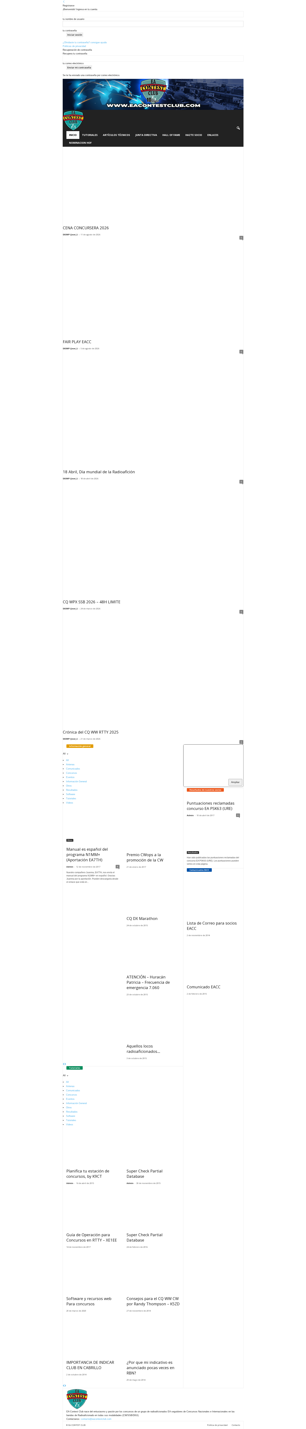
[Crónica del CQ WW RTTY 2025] (153, 667)
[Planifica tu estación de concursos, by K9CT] (93, 1146)
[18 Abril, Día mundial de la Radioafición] (153, 407)
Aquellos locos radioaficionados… (143, 1048)
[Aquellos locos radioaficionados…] (153, 1018)
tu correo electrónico (73, 63)
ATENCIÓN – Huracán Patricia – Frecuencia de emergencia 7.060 (148, 982)
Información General (76, 781)
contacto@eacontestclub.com (96, 1419)
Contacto (236, 1425)
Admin (69, 866)
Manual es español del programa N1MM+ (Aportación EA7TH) (87, 854)
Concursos (71, 773)
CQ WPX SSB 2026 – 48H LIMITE (91, 601)
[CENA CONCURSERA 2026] (153, 183)
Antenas (70, 764)
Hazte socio (193, 135)
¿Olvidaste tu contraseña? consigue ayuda (85, 42)
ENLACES (212, 135)
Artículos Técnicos (116, 135)
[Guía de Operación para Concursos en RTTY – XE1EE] (93, 1207)
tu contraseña (70, 30)
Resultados (72, 790)
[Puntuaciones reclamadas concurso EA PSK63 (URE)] (213, 836)
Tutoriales (90, 135)
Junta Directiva (146, 135)
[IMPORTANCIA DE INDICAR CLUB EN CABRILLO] (93, 1335)
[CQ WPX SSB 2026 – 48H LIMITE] (153, 537)
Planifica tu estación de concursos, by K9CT (87, 1173)
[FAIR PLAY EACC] (153, 285)
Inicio (73, 135)
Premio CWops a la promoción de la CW (145, 857)
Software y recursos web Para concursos (88, 1301)
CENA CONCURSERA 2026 (86, 227)
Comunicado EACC (203, 986)
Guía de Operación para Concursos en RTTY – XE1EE (91, 1237)
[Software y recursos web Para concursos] (93, 1271)
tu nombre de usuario (73, 19)
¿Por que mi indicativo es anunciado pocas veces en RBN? (150, 1367)
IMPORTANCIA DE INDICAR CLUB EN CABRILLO (90, 1365)
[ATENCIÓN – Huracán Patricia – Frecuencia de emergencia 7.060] (153, 949)
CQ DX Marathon (142, 918)
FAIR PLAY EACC (77, 341)
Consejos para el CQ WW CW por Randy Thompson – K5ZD (153, 1301)
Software (70, 794)
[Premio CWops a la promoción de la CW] (153, 827)
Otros (69, 785)
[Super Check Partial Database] (153, 1146)
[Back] (64, 2)
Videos (69, 802)
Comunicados (73, 768)
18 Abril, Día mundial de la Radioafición (99, 471)
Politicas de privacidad (74, 46)
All (67, 760)
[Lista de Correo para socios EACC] (213, 896)
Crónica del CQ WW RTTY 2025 (91, 732)
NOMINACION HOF (80, 142)
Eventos (70, 777)
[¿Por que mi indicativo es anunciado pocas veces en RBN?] (153, 1335)
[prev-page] (63, 1064)
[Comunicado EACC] (213, 959)
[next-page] (65, 1064)
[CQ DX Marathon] (153, 891)
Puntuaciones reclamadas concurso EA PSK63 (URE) (210, 805)
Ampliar (235, 782)
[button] (238, 128)
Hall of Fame (171, 135)
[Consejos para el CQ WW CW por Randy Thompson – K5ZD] (153, 1271)
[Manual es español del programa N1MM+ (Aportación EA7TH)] (93, 824)
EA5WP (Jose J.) (70, 234)
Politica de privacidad (217, 1425)
